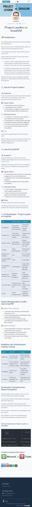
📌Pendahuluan (8, 37)
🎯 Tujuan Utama (7, 103)
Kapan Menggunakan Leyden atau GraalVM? (14, 302)
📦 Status (4, 200)
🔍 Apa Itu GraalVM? (10, 149)
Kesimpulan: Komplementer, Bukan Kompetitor (13, 388)
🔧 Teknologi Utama (8, 114)
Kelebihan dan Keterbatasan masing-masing (13, 345)
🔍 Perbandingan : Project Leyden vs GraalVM (16, 215)
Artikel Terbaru (6, 486)
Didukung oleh (20, 505)
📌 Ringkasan (6, 93)
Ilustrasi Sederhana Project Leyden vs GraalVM (14, 425)
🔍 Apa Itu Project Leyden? (13, 87)
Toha (6, 501)
